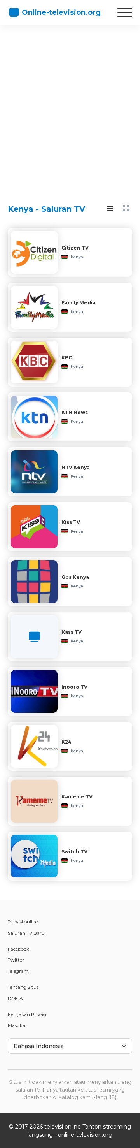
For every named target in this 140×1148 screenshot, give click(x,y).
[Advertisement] (70, 107)
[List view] (109, 208)
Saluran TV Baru (26, 933)
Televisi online (23, 922)
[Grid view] (126, 208)
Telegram (18, 971)
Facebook (18, 949)
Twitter (16, 960)
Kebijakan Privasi (27, 1014)
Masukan (18, 1025)
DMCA (15, 998)
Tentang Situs (23, 987)
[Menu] (124, 12)
